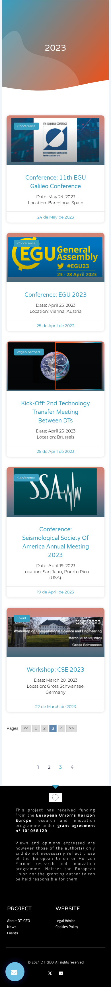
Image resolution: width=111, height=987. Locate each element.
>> (71, 728)
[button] (14, 971)
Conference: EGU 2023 (55, 295)
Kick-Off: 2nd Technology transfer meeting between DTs (55, 412)
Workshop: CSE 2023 (56, 669)
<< (25, 728)
